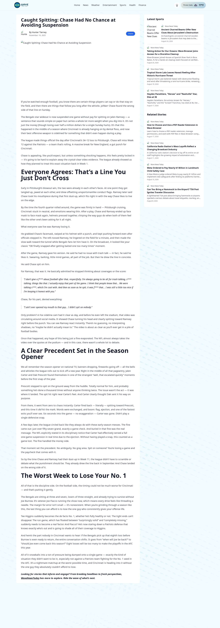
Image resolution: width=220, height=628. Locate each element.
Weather (95, 5)
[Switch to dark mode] (177, 5)
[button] (193, 5)
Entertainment (110, 5)
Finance (142, 5)
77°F (201, 5)
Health (132, 5)
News (85, 5)
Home (77, 5)
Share (130, 33)
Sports (123, 5)
